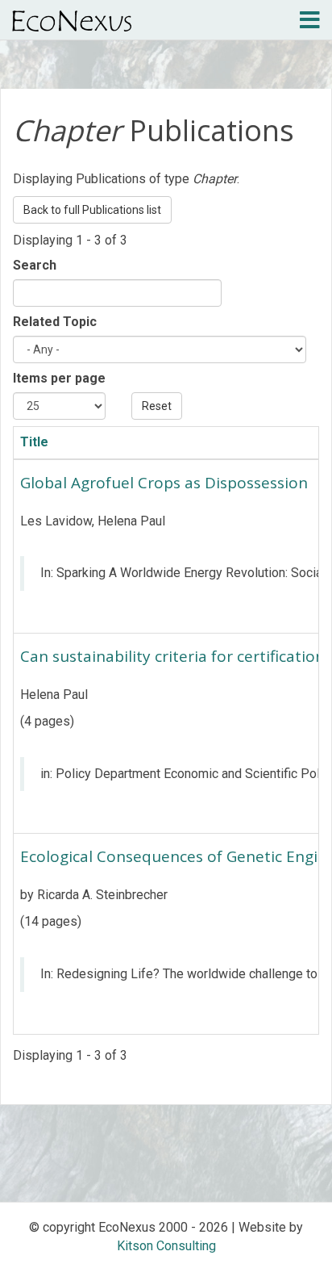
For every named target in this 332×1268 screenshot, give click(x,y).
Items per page (59, 378)
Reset (157, 406)
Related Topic (55, 321)
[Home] (71, 20)
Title (34, 442)
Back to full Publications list (92, 209)
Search (34, 265)
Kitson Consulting (166, 1245)
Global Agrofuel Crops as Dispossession (164, 482)
